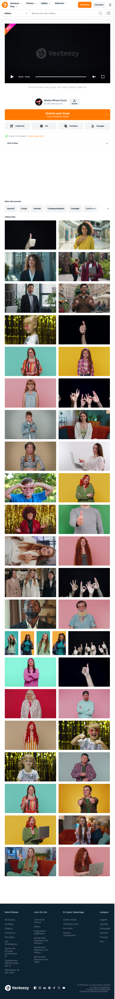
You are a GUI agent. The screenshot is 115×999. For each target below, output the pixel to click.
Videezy (8, 927)
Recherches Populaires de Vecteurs (40, 939)
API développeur (11, 941)
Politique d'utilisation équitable (91, 990)
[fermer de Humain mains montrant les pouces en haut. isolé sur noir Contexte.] (89, 642)
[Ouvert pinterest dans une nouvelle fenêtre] (49, 986)
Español (102, 922)
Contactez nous (69, 922)
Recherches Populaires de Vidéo (40, 958)
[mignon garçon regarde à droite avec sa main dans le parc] (30, 486)
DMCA (36, 925)
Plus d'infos (12, 142)
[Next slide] (103, 207)
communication (56, 207)
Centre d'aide (68, 918)
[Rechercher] (100, 13)
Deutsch (102, 931)
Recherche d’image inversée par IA (11, 951)
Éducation (10, 935)
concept (75, 207)
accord (10, 207)
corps (24, 207)
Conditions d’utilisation (97, 986)
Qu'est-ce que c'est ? (36, 136)
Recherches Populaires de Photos (40, 949)
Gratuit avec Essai (57, 114)
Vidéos (44, 3)
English (101, 918)
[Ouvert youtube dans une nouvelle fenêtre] (64, 986)
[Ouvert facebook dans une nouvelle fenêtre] (35, 986)
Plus (12, 6)
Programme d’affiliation (39, 931)
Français (102, 935)
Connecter (99, 4)
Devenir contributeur (68, 932)
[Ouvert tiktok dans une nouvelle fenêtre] (54, 986)
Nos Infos (66, 927)
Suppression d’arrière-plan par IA (11, 962)
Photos (30, 3)
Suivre (74, 103)
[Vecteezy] (5, 5)
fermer (37, 207)
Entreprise (10, 931)
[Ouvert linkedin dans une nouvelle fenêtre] (44, 986)
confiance (91, 207)
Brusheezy (10, 918)
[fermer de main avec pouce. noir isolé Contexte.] (30, 233)
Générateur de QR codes (11, 970)
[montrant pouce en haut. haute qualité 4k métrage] (84, 518)
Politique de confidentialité (96, 988)
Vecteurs (14, 3)
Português (103, 927)
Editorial (59, 3)
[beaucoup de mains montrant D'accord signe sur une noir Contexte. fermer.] (84, 581)
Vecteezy (9, 922)
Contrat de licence (38, 919)
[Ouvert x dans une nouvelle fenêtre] (59, 986)
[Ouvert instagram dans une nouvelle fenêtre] (40, 986)
